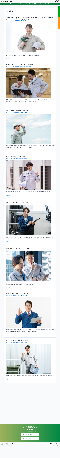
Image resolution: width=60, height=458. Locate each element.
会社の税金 (17, 66)
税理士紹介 (36, 3)
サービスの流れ (21, 3)
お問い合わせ (31, 3)
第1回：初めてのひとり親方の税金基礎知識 (17, 340)
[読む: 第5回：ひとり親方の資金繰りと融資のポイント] (28, 128)
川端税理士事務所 (8, 1)
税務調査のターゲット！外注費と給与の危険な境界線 (19, 65)
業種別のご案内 (47, 3)
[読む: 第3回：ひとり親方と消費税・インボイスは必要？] (28, 266)
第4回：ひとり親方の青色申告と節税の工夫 (17, 202)
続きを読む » (8, 58)
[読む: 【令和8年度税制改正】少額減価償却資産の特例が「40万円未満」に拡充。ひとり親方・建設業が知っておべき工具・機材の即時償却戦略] (28, 37)
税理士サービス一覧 (13, 3)
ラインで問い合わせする (59, 12)
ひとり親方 (13, 20)
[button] (13, 4)
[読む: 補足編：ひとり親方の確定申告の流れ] (28, 174)
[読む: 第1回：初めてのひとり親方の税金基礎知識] (28, 358)
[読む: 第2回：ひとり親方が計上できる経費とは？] (28, 312)
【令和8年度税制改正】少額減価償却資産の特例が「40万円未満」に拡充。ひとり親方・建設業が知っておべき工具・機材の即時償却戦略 (29, 18)
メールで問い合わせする (59, 23)
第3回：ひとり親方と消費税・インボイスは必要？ (19, 248)
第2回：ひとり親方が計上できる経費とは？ (17, 294)
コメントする (8, 20)
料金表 (26, 3)
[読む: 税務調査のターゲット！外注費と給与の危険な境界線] (28, 82)
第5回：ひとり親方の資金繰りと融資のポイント (18, 110)
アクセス (41, 3)
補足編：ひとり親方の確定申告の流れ (15, 156)
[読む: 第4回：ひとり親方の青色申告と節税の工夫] (28, 220)
